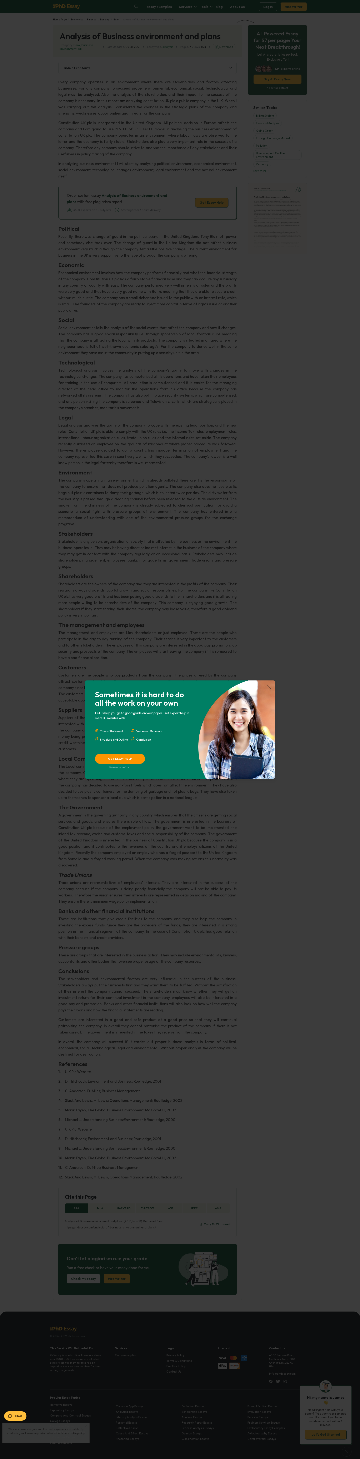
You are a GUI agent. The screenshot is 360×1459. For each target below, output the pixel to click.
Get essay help (120, 759)
